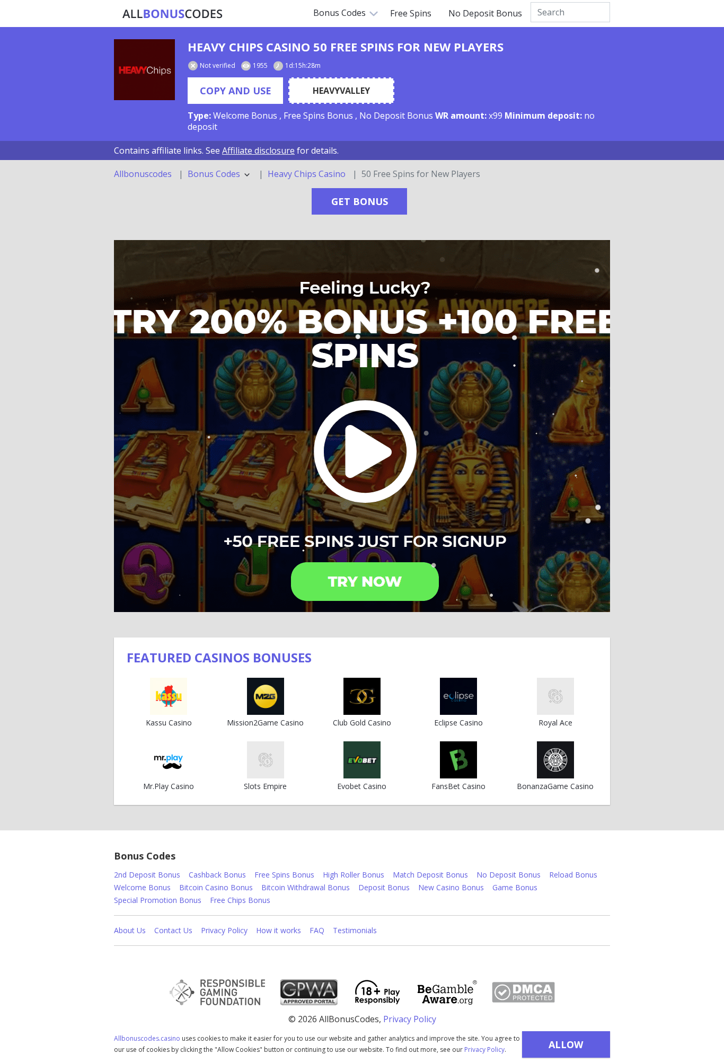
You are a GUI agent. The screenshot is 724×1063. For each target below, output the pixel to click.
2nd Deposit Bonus (147, 875)
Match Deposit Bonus (430, 875)
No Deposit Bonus (485, 13)
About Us (130, 930)
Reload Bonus (573, 875)
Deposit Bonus (384, 887)
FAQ (317, 930)
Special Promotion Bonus (157, 900)
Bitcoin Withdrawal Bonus (305, 887)
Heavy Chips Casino (307, 174)
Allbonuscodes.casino (147, 1038)
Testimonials (355, 930)
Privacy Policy (484, 1049)
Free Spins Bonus (284, 875)
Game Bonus (514, 887)
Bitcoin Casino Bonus (216, 887)
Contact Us (173, 930)
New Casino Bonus (451, 887)
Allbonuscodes (143, 174)
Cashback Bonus (217, 875)
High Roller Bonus (353, 875)
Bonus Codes (339, 13)
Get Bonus (359, 201)
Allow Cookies (566, 1048)
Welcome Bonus (142, 887)
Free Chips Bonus (240, 900)
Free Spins (410, 13)
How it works (278, 930)
